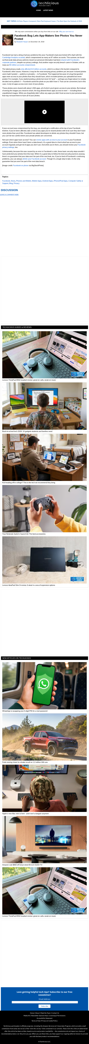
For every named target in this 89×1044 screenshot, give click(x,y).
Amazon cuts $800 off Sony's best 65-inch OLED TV (22, 865)
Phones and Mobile (23, 181)
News (13, 181)
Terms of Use (36, 1021)
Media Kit (27, 1015)
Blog (11, 183)
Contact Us (55, 1013)
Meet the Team (45, 1013)
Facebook (6, 181)
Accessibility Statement (44, 1018)
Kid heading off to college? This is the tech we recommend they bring (28, 483)
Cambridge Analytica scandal (13, 57)
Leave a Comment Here (9, 194)
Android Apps (47, 181)
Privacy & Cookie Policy (49, 1021)
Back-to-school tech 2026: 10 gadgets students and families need (27, 431)
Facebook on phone (20, 165)
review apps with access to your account (51, 140)
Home (38, 10)
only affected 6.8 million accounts (33, 69)
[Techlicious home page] (44, 3)
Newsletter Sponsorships (39, 1015)
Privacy (16, 183)
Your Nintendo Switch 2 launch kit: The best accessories (23, 534)
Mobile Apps (37, 181)
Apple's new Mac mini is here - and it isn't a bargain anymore (25, 814)
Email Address (44, 999)
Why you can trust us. (66, 31)
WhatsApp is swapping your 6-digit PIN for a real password (24, 711)
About (37, 1013)
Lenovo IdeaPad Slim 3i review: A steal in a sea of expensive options (28, 585)
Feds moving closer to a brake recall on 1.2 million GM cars (25, 762)
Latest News (48, 10)
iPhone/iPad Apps (61, 181)
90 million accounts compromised (22, 65)
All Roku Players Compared (26, 21)
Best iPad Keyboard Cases (46, 21)
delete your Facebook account (34, 159)
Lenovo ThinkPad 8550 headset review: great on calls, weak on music (29, 380)
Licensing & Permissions (57, 1015)
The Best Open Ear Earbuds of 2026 (69, 21)
